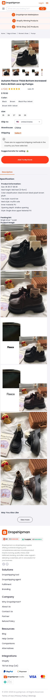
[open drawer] (47, 3)
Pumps (33, 33)
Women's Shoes (24, 33)
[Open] (39, 122)
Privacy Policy (21, 696)
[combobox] (24, 121)
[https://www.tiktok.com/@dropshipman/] (3, 564)
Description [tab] (7, 172)
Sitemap (32, 696)
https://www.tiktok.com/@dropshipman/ (4, 564)
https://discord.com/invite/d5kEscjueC (7, 564)
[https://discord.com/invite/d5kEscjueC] (7, 564)
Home (3, 33)
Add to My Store (25, 160)
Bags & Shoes (11, 33)
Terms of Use (8, 696)
